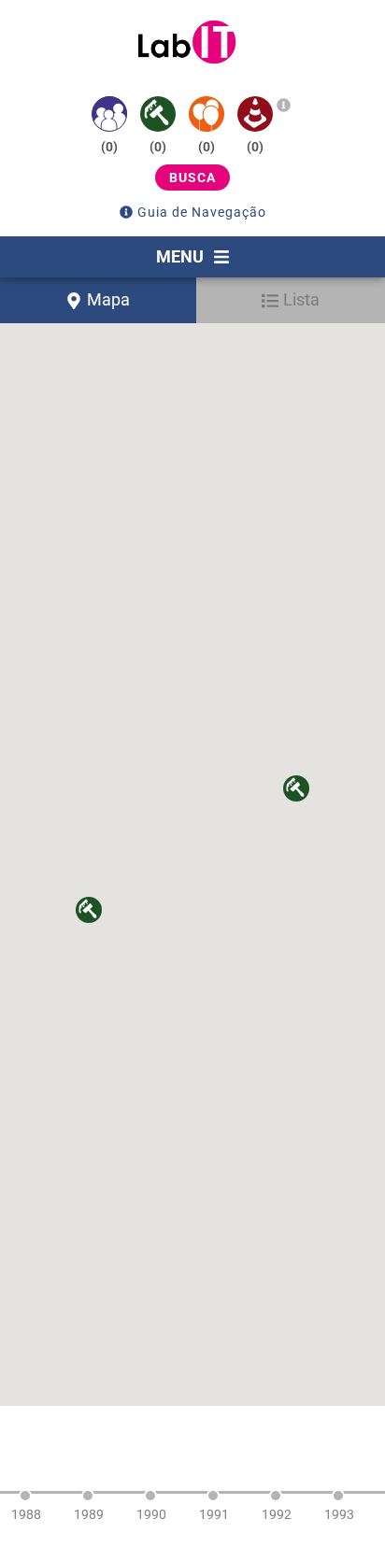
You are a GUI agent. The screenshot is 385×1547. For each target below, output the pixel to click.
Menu (180, 256)
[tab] (98, 300)
